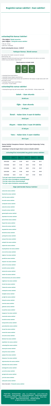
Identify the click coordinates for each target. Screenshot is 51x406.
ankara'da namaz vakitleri (8, 190)
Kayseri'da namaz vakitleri (8, 223)
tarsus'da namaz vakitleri (8, 335)
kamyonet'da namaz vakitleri (9, 322)
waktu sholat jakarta (24, 397)
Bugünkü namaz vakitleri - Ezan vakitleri (25, 8)
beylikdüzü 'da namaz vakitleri (9, 342)
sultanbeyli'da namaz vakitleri (9, 345)
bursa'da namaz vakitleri (8, 200)
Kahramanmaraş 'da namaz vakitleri (11, 277)
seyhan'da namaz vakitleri (8, 245)
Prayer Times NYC (16, 395)
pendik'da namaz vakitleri (8, 258)
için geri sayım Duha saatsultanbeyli (14, 181)
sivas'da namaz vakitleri (8, 303)
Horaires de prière (16, 393)
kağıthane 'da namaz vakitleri (9, 281)
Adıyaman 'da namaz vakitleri (9, 358)
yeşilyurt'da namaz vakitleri (9, 355)
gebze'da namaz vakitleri (8, 306)
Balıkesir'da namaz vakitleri (9, 339)
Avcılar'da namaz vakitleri (8, 284)
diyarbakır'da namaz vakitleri (9, 216)
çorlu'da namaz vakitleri (8, 377)
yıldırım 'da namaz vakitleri (9, 265)
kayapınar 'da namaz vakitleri (9, 313)
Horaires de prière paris (28, 395)
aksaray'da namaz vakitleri (9, 348)
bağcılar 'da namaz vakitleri (9, 255)
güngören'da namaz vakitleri (9, 374)
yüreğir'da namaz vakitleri (8, 297)
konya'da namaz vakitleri (8, 210)
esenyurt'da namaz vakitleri (9, 239)
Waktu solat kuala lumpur (22, 398)
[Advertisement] (25, 23)
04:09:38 (21, 48)
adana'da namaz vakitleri (8, 207)
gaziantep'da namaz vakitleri (9, 213)
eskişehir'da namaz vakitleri (9, 242)
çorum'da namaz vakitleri (8, 371)
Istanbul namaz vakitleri (11, 397)
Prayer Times (7, 393)
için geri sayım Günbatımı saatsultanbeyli (15, 183)
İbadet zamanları (16, 39)
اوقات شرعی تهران (35, 397)
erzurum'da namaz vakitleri (9, 252)
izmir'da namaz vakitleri (8, 197)
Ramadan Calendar (35, 398)
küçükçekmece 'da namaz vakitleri (10, 248)
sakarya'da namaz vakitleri (9, 380)
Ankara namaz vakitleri (41, 395)
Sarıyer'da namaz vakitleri (8, 329)
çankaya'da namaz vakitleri (9, 236)
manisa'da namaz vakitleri (8, 316)
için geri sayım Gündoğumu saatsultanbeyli (16, 179)
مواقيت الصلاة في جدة (31, 393)
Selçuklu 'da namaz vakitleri (9, 261)
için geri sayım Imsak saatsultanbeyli (14, 177)
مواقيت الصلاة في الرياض (42, 393)
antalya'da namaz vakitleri (8, 203)
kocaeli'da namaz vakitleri (8, 310)
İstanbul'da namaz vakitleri (9, 194)
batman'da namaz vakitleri (9, 271)
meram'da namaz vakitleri (8, 332)
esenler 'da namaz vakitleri (8, 274)
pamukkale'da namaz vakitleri (9, 326)
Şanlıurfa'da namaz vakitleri (9, 219)
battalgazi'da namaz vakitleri (9, 368)
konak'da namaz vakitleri (8, 319)
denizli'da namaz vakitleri (8, 232)
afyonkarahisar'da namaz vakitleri (10, 361)
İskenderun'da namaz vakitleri (9, 364)
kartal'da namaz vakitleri (8, 268)
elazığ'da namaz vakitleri (8, 294)
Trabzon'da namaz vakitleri (9, 287)
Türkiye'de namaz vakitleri (19, 41)
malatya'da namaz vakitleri (9, 290)
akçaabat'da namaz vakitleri (9, 229)
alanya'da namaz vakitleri (8, 351)
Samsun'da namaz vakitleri (9, 226)
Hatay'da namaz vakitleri (8, 300)
